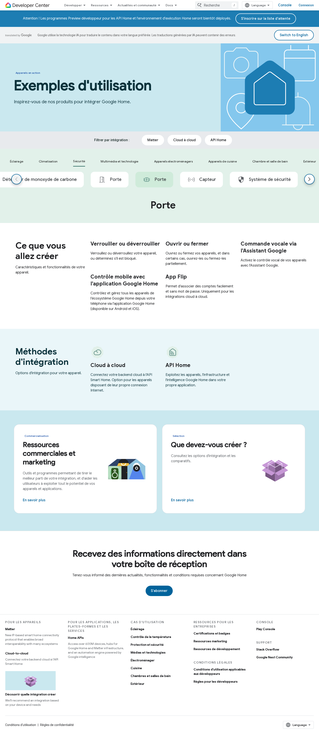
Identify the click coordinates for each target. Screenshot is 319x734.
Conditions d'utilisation (20, 725)
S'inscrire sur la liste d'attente (265, 18)
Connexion (306, 5)
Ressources (100, 5)
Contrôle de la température (151, 637)
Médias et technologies (148, 652)
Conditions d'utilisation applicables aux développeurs (220, 671)
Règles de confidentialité (57, 725)
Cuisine (136, 668)
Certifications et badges (212, 633)
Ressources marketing (210, 641)
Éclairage (137, 629)
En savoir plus (34, 500)
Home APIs (76, 638)
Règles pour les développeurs (216, 681)
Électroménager (143, 660)
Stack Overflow (267, 649)
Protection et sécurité (147, 645)
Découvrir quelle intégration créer (30, 694)
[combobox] (216, 5)
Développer (73, 5)
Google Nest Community (274, 657)
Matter (10, 629)
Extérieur (137, 684)
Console (285, 5)
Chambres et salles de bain (151, 676)
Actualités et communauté (137, 5)
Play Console (265, 629)
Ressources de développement (217, 649)
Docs (169, 5)
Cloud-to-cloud (16, 653)
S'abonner (159, 591)
